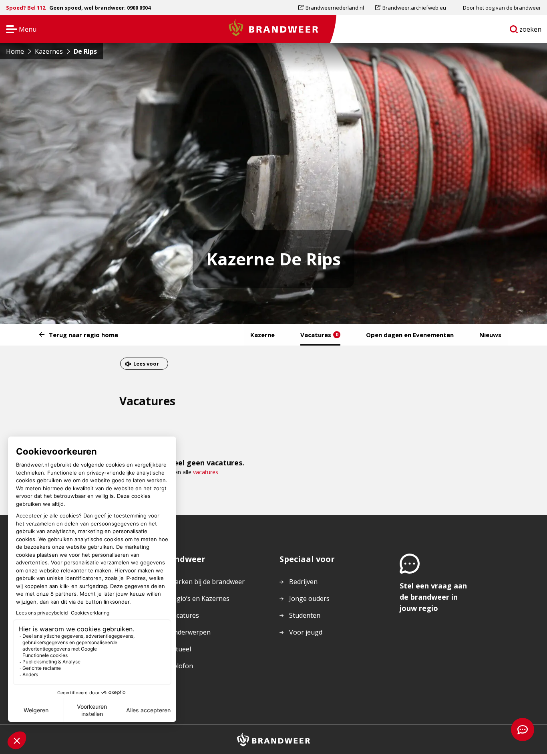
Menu (18, 30)
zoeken (530, 30)
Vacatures (319, 335)
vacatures (205, 472)
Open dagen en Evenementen (410, 335)
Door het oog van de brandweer (502, 7)
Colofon (181, 665)
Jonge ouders (309, 598)
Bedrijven (303, 581)
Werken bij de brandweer (207, 581)
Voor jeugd (305, 632)
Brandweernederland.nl (334, 9)
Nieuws (490, 335)
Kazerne (262, 335)
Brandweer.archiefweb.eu (414, 9)
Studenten (304, 615)
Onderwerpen (190, 632)
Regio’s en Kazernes (199, 598)
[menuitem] (334, 7)
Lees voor (146, 365)
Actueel (180, 649)
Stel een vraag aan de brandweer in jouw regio (433, 597)
